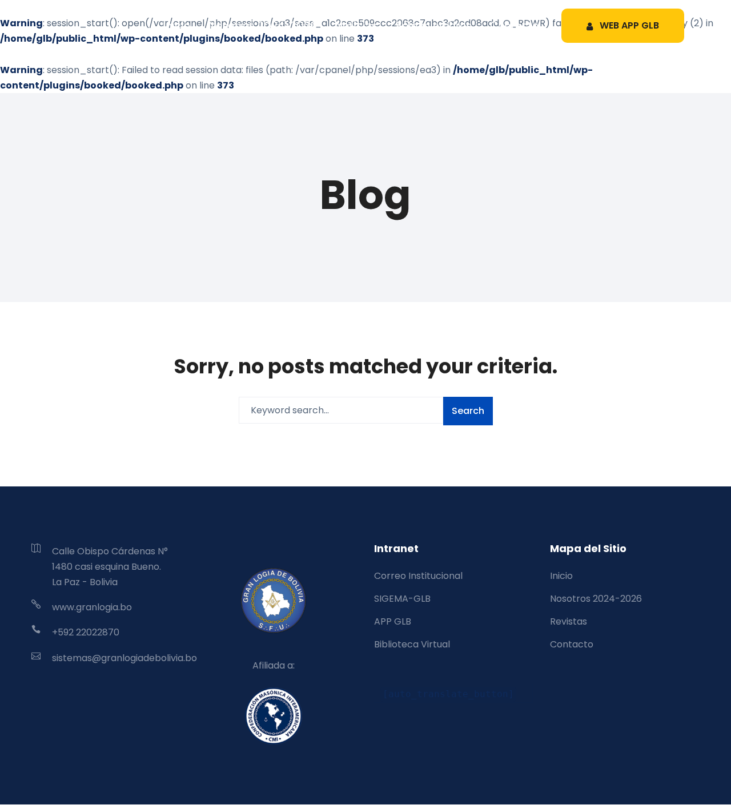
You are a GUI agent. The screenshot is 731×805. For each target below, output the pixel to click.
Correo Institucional (418, 575)
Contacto (514, 25)
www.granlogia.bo (92, 607)
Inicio (176, 25)
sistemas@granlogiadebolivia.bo (124, 658)
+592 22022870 (85, 632)
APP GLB (392, 621)
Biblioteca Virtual (412, 644)
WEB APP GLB (629, 25)
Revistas (568, 621)
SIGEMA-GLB (402, 598)
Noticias (356, 25)
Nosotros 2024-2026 (262, 25)
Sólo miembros (434, 25)
